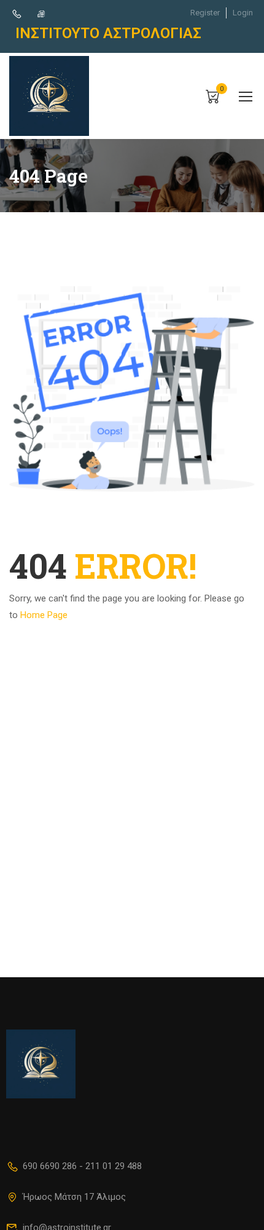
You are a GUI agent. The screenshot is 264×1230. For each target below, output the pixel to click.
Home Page (44, 615)
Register (205, 12)
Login (243, 12)
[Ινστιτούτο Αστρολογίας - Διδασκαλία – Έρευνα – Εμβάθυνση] (49, 96)
